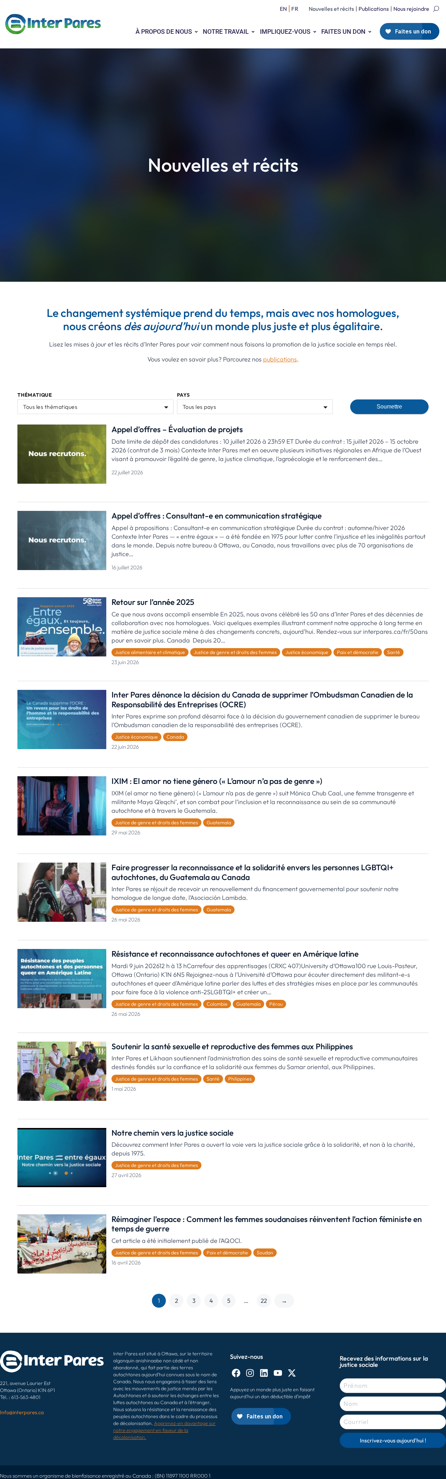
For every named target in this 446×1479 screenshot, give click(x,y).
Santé (393, 652)
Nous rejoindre (411, 8)
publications (280, 359)
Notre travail (226, 31)
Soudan (265, 1253)
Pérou (276, 1004)
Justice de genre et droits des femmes (235, 652)
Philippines (240, 1079)
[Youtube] (278, 1373)
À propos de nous (164, 31)
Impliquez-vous (285, 31)
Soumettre (389, 407)
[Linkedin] (264, 1373)
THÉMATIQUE (34, 395)
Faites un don (343, 31)
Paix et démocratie (357, 652)
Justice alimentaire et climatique (150, 652)
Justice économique (306, 652)
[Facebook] (236, 1373)
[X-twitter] (292, 1373)
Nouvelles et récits (331, 8)
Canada (175, 737)
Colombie (217, 1004)
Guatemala (219, 822)
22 (264, 1300)
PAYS (183, 395)
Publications (374, 8)
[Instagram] (250, 1373)
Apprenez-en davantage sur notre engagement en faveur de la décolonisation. (164, 1430)
